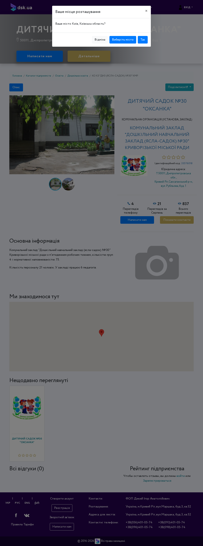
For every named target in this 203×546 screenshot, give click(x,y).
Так (142, 39)
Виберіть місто (123, 39)
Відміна (100, 39)
